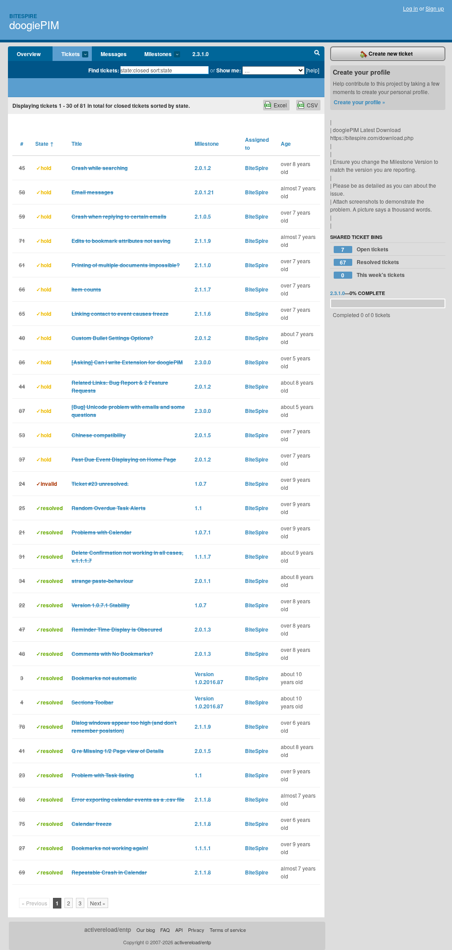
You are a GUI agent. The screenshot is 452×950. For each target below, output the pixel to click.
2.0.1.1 (203, 581)
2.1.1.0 (203, 265)
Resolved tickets (369, 262)
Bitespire (23, 16)
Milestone (207, 144)
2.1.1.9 (203, 241)
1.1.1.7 (203, 556)
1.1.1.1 (203, 848)
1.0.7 (201, 484)
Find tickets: (103, 70)
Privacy (196, 929)
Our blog (145, 929)
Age (286, 144)
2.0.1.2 (203, 168)
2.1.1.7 (203, 289)
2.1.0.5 (203, 216)
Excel (280, 105)
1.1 (198, 508)
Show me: (228, 70)
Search (317, 53)
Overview (29, 54)
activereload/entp (107, 929)
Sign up (435, 8)
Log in (410, 8)
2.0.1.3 (203, 629)
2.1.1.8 (203, 799)
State (44, 144)
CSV (312, 105)
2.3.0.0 (203, 362)
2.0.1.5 (203, 435)
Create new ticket (390, 53)
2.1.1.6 (203, 314)
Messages (114, 54)
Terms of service (228, 929)
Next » (97, 903)
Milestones (154, 54)
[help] (312, 70)
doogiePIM (34, 24)
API (179, 929)
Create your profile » (359, 102)
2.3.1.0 (200, 54)
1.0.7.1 (203, 532)
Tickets (66, 54)
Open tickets (364, 249)
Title (77, 144)
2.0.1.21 (204, 192)
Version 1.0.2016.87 (209, 678)
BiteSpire (256, 168)
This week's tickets (373, 275)
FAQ (165, 929)
